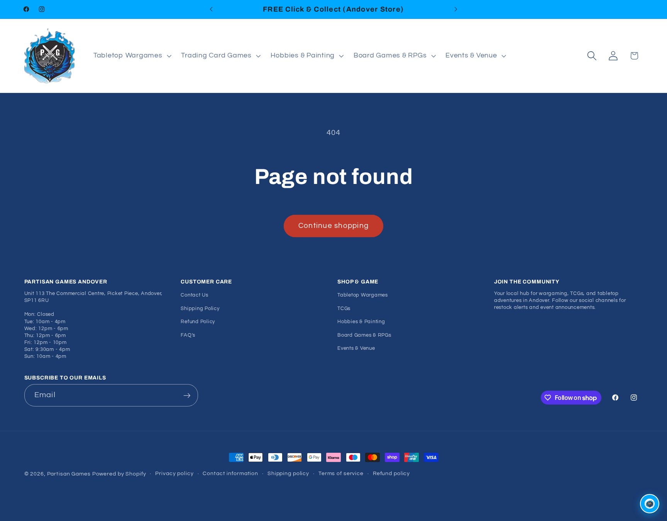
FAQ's (188, 334)
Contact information (230, 473)
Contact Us (194, 295)
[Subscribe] (187, 395)
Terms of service (341, 473)
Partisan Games (69, 474)
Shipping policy (288, 473)
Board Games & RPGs (364, 334)
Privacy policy (174, 473)
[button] (132, 56)
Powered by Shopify (119, 474)
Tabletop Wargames (362, 295)
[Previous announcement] (211, 9)
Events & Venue (356, 348)
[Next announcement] (455, 9)
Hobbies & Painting (361, 321)
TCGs (343, 308)
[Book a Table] (649, 503)
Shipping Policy (200, 308)
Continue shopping (333, 225)
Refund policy (391, 473)
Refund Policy (198, 321)
